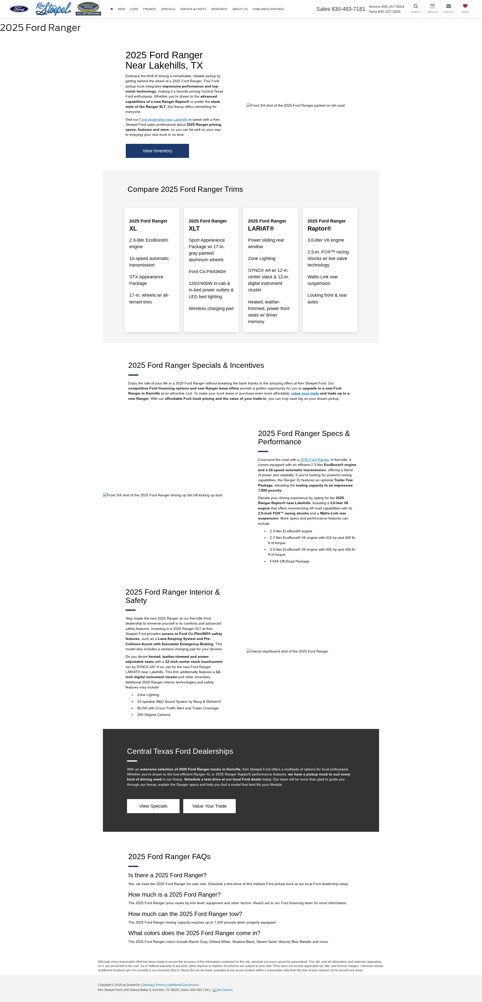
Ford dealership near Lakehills (163, 119)
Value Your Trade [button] (209, 806)
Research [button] (219, 9)
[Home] (111, 9)
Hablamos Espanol (268, 9)
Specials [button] (168, 9)
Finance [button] (149, 9)
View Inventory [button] (157, 150)
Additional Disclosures (183, 985)
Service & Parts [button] (193, 9)
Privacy (161, 985)
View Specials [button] (153, 806)
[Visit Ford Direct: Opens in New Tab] (223, 990)
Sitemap (148, 985)
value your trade (305, 393)
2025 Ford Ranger (315, 460)
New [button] (121, 9)
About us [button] (240, 9)
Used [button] (134, 9)
